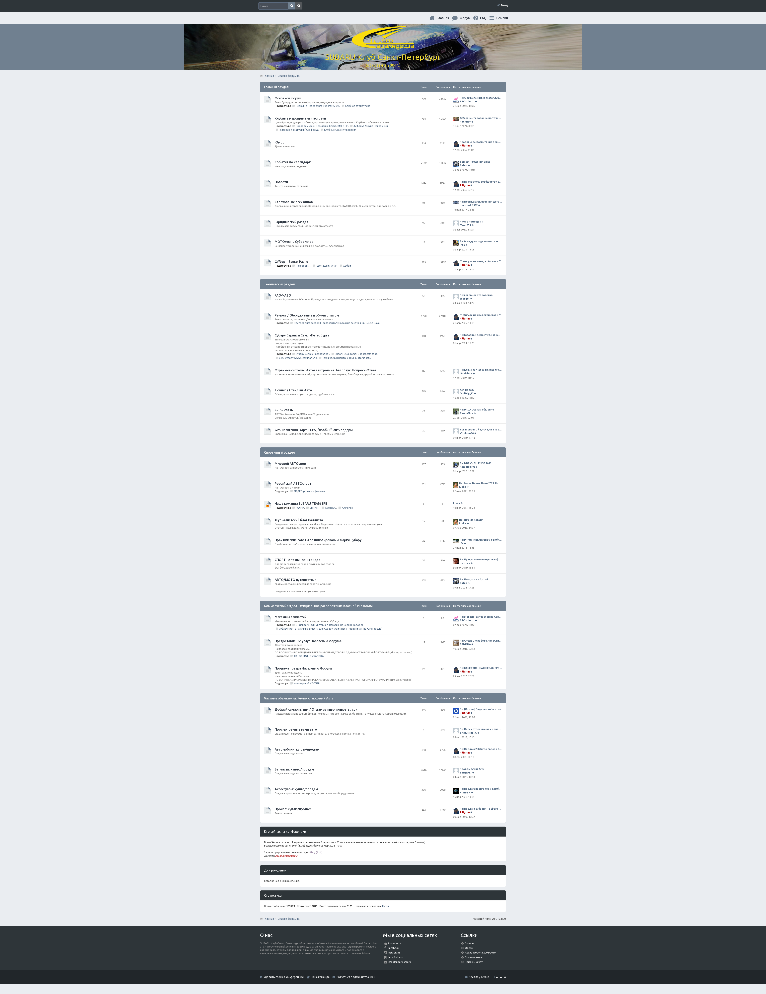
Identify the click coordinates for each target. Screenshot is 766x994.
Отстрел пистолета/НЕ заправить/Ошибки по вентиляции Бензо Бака (337, 322)
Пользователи (474, 957)
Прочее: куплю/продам (293, 809)
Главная (446, 18)
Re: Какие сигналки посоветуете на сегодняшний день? (481, 369)
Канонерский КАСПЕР (307, 683)
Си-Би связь (284, 410)
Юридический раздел (292, 222)
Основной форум (288, 98)
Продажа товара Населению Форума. (304, 668)
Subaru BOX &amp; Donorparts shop (356, 353)
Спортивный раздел (279, 452)
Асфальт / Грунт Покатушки (370, 126)
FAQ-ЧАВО (283, 295)
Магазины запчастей (291, 617)
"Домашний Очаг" (327, 265)
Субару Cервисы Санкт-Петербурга (302, 335)
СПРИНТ (315, 507)
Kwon (385, 906)
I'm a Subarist (396, 957)
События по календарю (293, 162)
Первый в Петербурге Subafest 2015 (318, 105)
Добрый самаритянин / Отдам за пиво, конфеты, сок (316, 709)
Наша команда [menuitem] (320, 977)
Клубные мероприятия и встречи (300, 118)
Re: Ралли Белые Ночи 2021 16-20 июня (480, 483)
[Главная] (383, 45)
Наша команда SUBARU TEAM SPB (301, 503)
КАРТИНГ (347, 507)
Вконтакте (394, 943)
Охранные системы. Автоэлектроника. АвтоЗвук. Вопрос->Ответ (325, 370)
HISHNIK (465, 792)
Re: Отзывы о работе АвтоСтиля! (481, 640)
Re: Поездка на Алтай (474, 579)
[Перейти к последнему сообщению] (476, 101)
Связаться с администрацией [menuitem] (356, 977)
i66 (461, 543)
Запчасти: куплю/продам (294, 769)
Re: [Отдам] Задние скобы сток (480, 709)
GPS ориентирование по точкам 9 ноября (481, 118)
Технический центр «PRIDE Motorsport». (346, 357)
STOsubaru (467, 101)
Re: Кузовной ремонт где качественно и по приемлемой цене (481, 334)
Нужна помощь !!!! (471, 221)
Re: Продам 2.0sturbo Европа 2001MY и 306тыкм (481, 749)
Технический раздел (279, 284)
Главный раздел (276, 87)
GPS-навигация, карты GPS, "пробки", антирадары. (314, 430)
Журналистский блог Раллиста (299, 520)
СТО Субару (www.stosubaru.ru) (298, 357)
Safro (463, 165)
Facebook (393, 948)
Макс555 (465, 225)
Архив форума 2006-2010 (480, 952)
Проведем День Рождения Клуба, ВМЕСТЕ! (322, 126)
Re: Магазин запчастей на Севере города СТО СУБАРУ (481, 616)
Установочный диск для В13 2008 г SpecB (481, 429)
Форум (469, 948)
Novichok (466, 373)
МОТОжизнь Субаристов (294, 241)
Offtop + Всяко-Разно (291, 261)
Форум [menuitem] (468, 18)
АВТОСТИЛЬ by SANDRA (309, 656)
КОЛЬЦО (330, 507)
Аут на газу (467, 389)
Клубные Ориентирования (340, 129)
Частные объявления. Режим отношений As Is (298, 698)
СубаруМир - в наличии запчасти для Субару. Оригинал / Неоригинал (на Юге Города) (330, 628)
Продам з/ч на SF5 (472, 769)
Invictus (465, 563)
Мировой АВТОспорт (291, 463)
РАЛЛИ (300, 507)
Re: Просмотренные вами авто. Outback (481, 729)
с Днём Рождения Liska (475, 161)
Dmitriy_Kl (467, 393)
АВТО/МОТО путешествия (295, 580)
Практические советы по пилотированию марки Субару (318, 540)
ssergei (464, 298)
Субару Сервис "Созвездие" (312, 353)
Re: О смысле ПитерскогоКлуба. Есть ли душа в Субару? (481, 97)
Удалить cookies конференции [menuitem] (284, 977)
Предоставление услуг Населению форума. (308, 641)
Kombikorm (467, 466)
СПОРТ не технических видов (297, 560)
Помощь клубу (474, 961)
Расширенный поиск (298, 6)
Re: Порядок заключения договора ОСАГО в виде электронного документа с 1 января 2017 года (481, 201)
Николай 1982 (469, 205)
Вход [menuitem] (504, 5)
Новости (281, 182)
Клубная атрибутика (357, 105)
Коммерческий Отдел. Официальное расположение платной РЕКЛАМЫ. (318, 606)
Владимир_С (468, 732)
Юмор (279, 142)
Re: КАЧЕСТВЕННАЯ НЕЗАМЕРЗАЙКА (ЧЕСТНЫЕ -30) (481, 668)
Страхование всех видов (294, 202)
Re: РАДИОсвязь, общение (477, 409)
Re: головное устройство (476, 295)
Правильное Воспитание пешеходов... (481, 141)
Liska (462, 486)
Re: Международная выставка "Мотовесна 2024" (481, 241)
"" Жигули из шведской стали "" (480, 261)
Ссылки (502, 18)
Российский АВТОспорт (293, 483)
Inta (462, 244)
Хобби (347, 265)
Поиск (291, 6)
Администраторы (286, 855)
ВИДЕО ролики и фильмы (309, 491)
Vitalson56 (467, 433)
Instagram (394, 952)
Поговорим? (303, 265)
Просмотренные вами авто (296, 729)
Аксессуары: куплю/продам (296, 789)
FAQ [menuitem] (486, 18)
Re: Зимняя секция (471, 519)
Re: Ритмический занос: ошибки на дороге (481, 539)
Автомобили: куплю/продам (297, 749)
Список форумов (289, 918)
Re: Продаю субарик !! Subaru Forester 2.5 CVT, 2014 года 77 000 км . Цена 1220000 (481, 808)
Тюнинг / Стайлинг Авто (293, 390)
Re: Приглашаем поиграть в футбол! (481, 559)
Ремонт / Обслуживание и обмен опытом (307, 315)
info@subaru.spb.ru (399, 961)
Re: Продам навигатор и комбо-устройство (481, 788)
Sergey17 (466, 772)
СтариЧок (466, 413)
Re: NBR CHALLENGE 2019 (475, 463)
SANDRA (465, 644)
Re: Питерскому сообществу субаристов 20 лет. (481, 181)
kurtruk (465, 712)
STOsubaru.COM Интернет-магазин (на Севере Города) (329, 624)
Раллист (465, 121)
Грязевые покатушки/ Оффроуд (299, 129)
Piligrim (465, 145)
